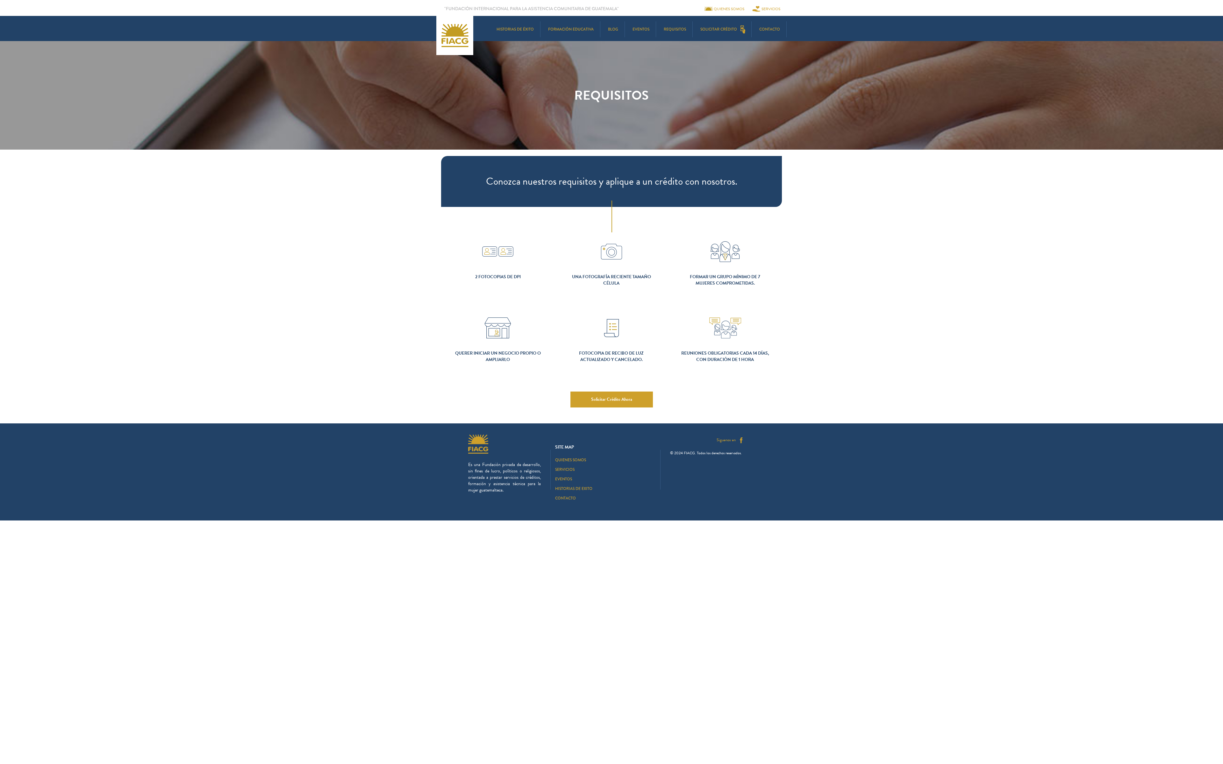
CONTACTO (769, 29)
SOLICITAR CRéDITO (718, 29)
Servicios (771, 9)
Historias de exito (573, 489)
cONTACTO (565, 498)
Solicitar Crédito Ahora (611, 399)
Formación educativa (571, 29)
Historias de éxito (515, 29)
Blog (613, 29)
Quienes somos (729, 9)
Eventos (641, 29)
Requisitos (675, 29)
